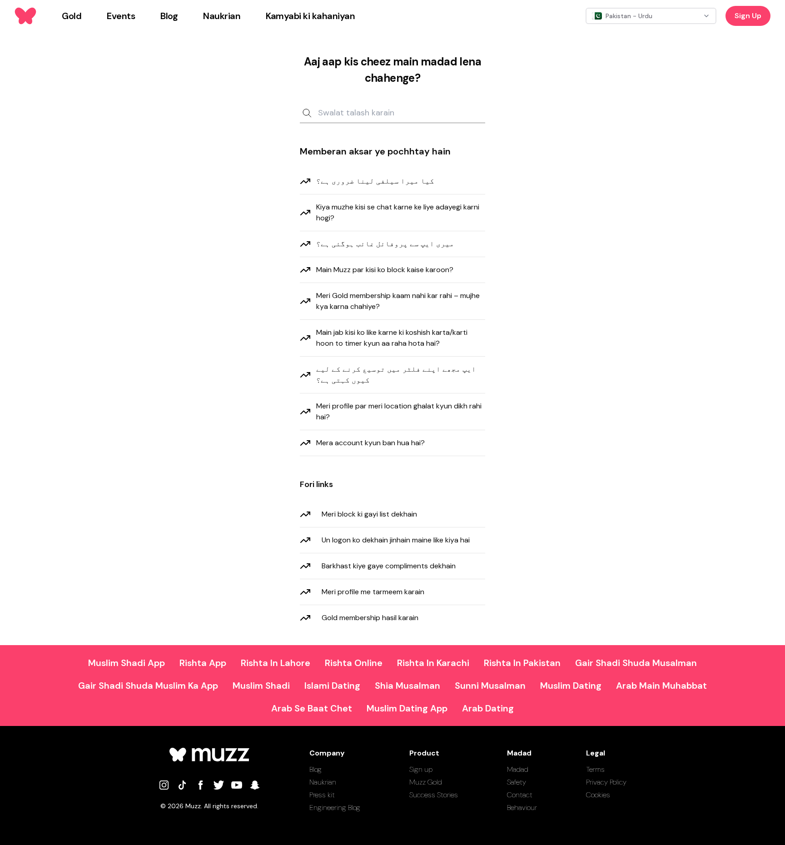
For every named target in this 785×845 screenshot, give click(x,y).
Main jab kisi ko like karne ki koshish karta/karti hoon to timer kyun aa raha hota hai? (391, 338)
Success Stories (433, 795)
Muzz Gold (425, 782)
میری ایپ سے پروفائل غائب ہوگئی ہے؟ (385, 244)
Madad (517, 769)
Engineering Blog (334, 807)
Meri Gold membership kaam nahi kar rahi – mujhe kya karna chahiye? (398, 301)
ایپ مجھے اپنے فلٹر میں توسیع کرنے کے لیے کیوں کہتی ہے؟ (396, 374)
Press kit (322, 795)
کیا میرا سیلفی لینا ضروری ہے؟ (375, 181)
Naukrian (322, 782)
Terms (595, 769)
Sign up (420, 769)
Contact (519, 795)
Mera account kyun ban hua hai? (370, 442)
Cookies (598, 795)
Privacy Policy (606, 782)
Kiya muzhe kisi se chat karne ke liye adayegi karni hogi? (397, 212)
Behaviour (522, 807)
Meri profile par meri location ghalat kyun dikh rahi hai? (399, 411)
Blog (315, 769)
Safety (516, 782)
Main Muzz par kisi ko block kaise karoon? (384, 269)
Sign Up (748, 15)
